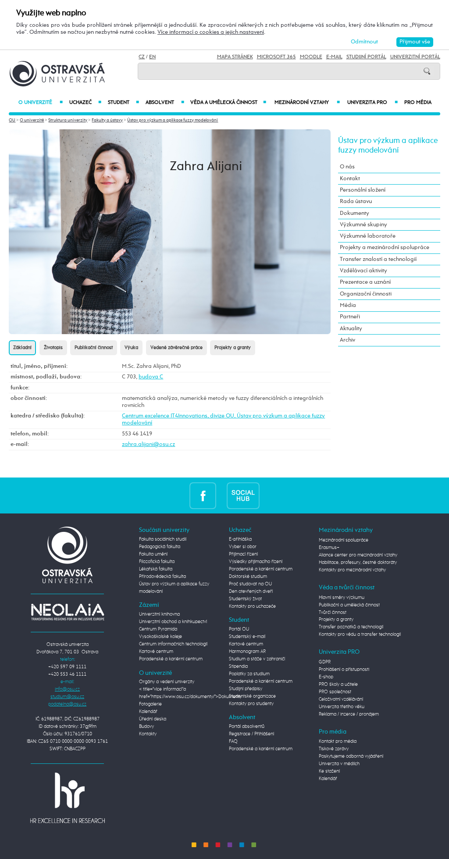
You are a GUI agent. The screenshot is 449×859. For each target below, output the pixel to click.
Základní (22, 347)
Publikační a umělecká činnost (349, 605)
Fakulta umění (153, 554)
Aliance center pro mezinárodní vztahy (358, 555)
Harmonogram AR (247, 651)
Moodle (311, 57)
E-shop (326, 677)
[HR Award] (67, 797)
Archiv (347, 340)
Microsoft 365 (276, 57)
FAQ (233, 741)
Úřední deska (152, 719)
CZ (142, 57)
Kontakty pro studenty (251, 703)
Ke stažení (329, 771)
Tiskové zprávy (334, 749)
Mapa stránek (235, 57)
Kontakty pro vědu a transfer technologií (360, 634)
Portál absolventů (246, 726)
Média (348, 305)
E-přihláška (240, 539)
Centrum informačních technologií (173, 644)
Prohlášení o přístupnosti (344, 669)
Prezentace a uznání (365, 282)
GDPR (325, 662)
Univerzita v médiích (339, 763)
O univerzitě (40, 102)
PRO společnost (335, 692)
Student (123, 102)
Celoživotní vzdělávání (341, 699)
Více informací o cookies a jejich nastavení (210, 32)
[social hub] (243, 495)
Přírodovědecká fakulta (162, 576)
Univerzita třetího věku (341, 706)
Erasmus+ (329, 547)
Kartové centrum (156, 651)
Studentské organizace (252, 696)
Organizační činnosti (366, 294)
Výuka (131, 347)
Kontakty (148, 734)
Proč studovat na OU (250, 584)
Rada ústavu (356, 201)
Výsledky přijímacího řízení (255, 561)
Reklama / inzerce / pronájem (349, 714)
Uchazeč (85, 102)
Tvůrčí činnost (332, 612)
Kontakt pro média (337, 741)
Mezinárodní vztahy (306, 102)
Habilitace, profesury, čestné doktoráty (358, 562)
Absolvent (165, 102)
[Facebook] (202, 495)
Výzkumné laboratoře (368, 236)
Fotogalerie (150, 704)
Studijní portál (366, 57)
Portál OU (239, 629)
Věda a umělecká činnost (228, 102)
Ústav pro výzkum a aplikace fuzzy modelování (172, 120)
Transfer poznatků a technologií (351, 627)
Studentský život (245, 599)
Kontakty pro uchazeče (252, 606)
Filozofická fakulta (157, 561)
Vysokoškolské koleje (160, 636)
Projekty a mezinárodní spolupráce (384, 247)
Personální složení (362, 190)
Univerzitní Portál (415, 57)
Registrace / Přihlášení (251, 734)
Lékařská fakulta (155, 569)
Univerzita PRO (372, 102)
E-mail (334, 57)
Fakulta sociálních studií (162, 539)
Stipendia (238, 666)
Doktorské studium (248, 576)
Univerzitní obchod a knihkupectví (173, 621)
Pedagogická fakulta (159, 546)
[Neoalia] (67, 612)
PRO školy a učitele (338, 684)
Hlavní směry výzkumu (341, 597)
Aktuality (351, 328)
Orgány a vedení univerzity (166, 681)
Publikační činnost (94, 347)
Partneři (350, 317)
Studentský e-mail (247, 636)
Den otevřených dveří (251, 591)
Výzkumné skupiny (363, 225)
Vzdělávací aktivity (363, 271)
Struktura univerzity (67, 120)
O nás (347, 167)
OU (12, 120)
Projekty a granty (232, 347)
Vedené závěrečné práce (176, 347)
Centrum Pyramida (158, 629)
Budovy (146, 726)
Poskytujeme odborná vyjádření (351, 756)
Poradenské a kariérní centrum (171, 659)
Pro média (417, 102)
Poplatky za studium (249, 674)
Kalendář (148, 711)
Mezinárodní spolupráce (343, 540)
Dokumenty (354, 213)
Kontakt (350, 179)
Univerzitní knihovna (159, 614)
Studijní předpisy (245, 688)
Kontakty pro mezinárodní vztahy (352, 570)
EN (152, 57)
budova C (151, 377)
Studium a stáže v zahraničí (257, 659)
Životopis (53, 347)
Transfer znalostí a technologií (378, 259)
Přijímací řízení (243, 554)
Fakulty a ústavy (107, 120)
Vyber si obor (243, 546)
